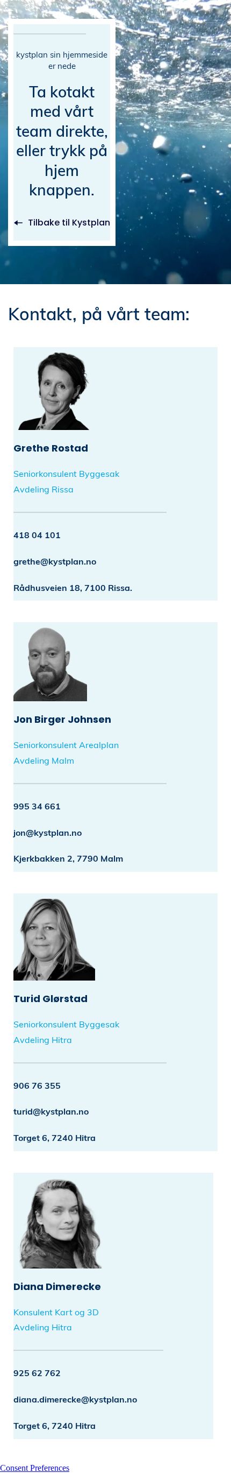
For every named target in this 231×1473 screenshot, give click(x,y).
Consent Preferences (34, 1467)
